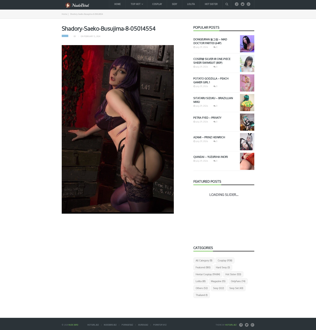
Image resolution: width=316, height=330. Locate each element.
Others (202, 288)
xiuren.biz (143, 324)
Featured (203, 267)
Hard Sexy (223, 267)
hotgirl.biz (93, 324)
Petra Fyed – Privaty (207, 117)
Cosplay (157, 4)
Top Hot (136, 4)
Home (117, 4)
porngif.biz (127, 324)
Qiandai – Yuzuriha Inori (210, 156)
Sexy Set (236, 288)
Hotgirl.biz (231, 324)
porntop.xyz (160, 324)
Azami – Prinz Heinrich (209, 137)
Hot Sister (211, 4)
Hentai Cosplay (208, 274)
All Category (204, 260)
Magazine (218, 281)
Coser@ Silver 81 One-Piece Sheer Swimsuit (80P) (211, 60)
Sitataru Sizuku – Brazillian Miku (213, 100)
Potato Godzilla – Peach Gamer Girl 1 (210, 80)
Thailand (202, 295)
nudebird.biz (110, 324)
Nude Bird (73, 324)
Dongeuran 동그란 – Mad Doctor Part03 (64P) (210, 41)
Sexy (174, 4)
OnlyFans (238, 281)
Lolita (191, 4)
